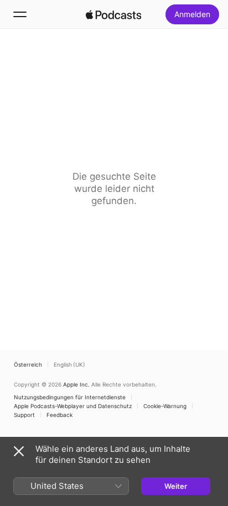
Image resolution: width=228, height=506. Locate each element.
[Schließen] (19, 451)
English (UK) (69, 364)
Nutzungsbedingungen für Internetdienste (70, 397)
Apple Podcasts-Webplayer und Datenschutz (73, 406)
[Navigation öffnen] (20, 14)
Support (24, 415)
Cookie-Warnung (164, 406)
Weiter (175, 486)
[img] (113, 14)
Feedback (59, 415)
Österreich (28, 364)
